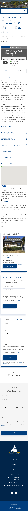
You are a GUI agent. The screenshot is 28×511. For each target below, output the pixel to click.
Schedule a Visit (19, 319)
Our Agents (20, 264)
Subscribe (10, 306)
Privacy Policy (4, 201)
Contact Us (10, 266)
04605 (25, 225)
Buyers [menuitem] (14, 464)
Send (10, 357)
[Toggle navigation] (26, 3)
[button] (25, 11)
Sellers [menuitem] (14, 467)
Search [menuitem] (14, 462)
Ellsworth (20, 225)
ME (10, 225)
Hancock (15, 225)
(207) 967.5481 (20, 2)
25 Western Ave (15, 478)
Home (2, 225)
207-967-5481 (9, 257)
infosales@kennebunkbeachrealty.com (15, 485)
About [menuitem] (14, 469)
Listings (7, 225)
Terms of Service (5, 363)
